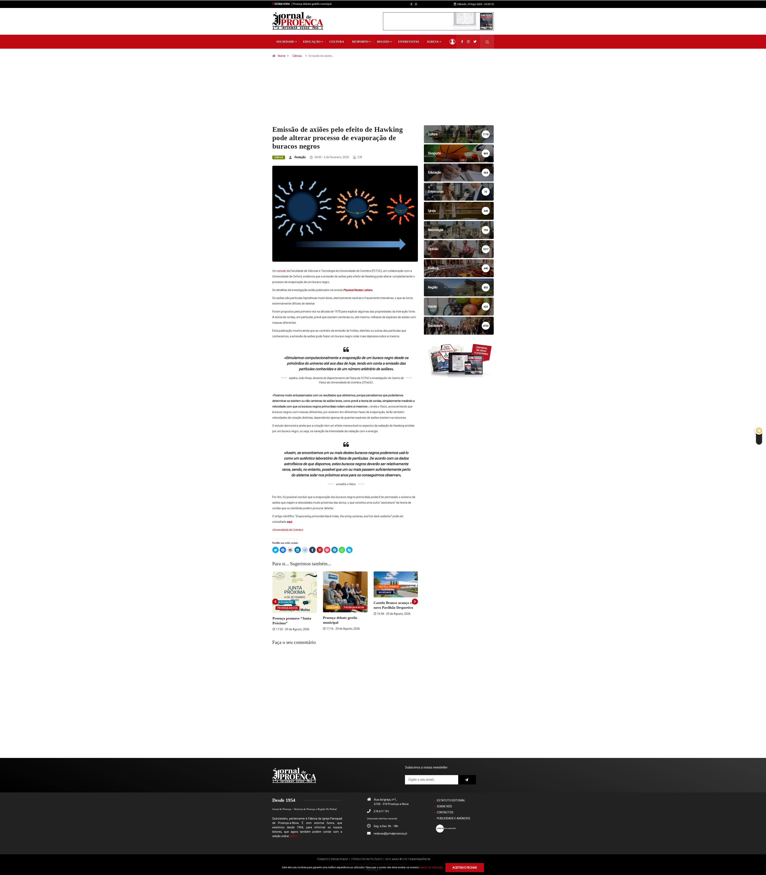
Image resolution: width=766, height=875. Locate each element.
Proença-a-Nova (287, 608)
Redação (300, 157)
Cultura (336, 41)
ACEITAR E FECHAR (464, 867)
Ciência (297, 55)
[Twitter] (475, 41)
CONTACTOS (445, 812)
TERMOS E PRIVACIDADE (332, 859)
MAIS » (294, 836)
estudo (281, 270)
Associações (285, 602)
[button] (411, 4)
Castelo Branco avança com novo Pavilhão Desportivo (324, 3)
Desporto (360, 41)
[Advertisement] (383, 95)
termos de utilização (431, 867)
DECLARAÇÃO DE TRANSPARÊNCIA (407, 859)
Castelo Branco (389, 586)
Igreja (433, 41)
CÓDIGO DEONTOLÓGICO (366, 859)
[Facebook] (462, 41)
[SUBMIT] (467, 779)
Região (383, 41)
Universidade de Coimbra (287, 529)
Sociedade (285, 41)
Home (281, 55)
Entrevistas (408, 41)
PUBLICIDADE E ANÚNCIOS (453, 818)
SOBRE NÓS (444, 806)
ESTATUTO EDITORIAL (451, 800)
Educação (312, 41)
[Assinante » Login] (452, 41)
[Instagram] (468, 41)
